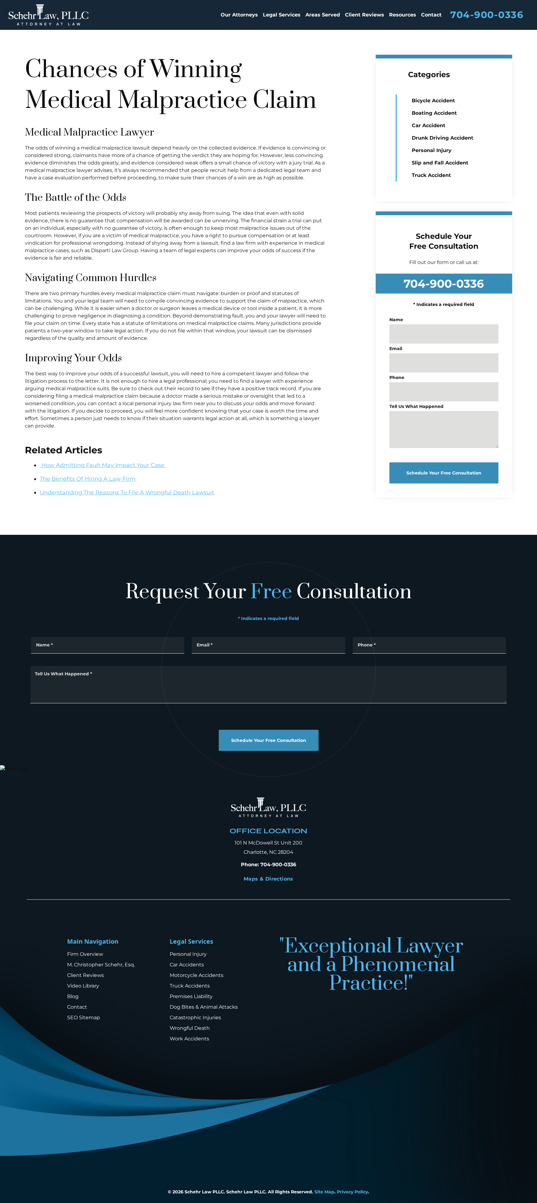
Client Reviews (364, 15)
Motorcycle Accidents (196, 975)
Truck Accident (431, 175)
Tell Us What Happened (416, 406)
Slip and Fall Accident (440, 163)
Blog (73, 996)
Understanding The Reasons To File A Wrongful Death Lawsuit (127, 492)
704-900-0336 (486, 15)
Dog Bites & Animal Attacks (204, 1007)
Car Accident (428, 125)
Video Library (83, 986)
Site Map (324, 1192)
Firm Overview (85, 954)
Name (396, 319)
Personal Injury (432, 150)
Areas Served (322, 15)
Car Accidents (187, 965)
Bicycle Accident (433, 101)
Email (395, 348)
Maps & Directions (268, 879)
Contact (431, 15)
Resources (402, 15)
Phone (396, 377)
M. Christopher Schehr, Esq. (101, 965)
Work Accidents (189, 1039)
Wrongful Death (190, 1028)
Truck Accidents (190, 986)
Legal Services (282, 15)
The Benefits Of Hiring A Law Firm (87, 478)
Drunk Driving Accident (442, 138)
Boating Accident (434, 113)
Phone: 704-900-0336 (268, 865)
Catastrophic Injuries (195, 1017)
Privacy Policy (352, 1192)
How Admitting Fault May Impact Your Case (103, 465)
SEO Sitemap (83, 1017)
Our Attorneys (239, 15)
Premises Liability (191, 996)
